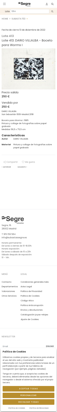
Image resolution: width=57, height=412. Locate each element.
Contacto (6, 282)
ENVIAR (50, 346)
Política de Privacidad (39, 408)
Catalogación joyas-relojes (34, 314)
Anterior (6, 167)
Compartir (12, 162)
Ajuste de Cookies (30, 319)
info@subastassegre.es (14, 237)
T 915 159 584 (9, 234)
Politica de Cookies (30, 295)
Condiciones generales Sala (35, 282)
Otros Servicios (9, 295)
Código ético (27, 300)
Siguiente (22, 167)
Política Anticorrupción (32, 305)
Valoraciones (8, 291)
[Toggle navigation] (4, 4)
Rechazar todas (28, 402)
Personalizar (28, 395)
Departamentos (10, 286)
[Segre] (24, 4)
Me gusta (30, 162)
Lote (7, 11)
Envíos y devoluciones (32, 310)
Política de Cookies (16, 408)
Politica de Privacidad (31, 291)
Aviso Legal (26, 286)
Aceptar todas (28, 388)
